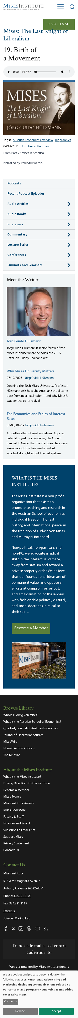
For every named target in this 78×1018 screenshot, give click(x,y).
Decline (20, 1011)
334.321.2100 (22, 896)
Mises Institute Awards (19, 803)
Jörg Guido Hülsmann (35, 146)
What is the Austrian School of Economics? (32, 722)
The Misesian (11, 755)
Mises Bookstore (14, 810)
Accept (56, 1011)
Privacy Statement (16, 843)
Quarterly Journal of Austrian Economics (30, 728)
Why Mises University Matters (30, 371)
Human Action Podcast (19, 748)
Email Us (9, 911)
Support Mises (59, 24)
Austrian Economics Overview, (33, 140)
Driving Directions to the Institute (26, 783)
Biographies (63, 140)
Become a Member (31, 628)
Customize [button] (10, 1001)
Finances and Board (16, 823)
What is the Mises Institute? (22, 777)
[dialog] (39, 994)
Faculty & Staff (13, 817)
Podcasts (14, 183)
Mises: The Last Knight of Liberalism (35, 35)
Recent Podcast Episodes (26, 193)
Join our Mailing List (16, 918)
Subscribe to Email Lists (19, 830)
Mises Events (12, 797)
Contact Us (11, 850)
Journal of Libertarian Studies (23, 735)
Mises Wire (10, 742)
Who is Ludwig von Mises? (20, 715)
